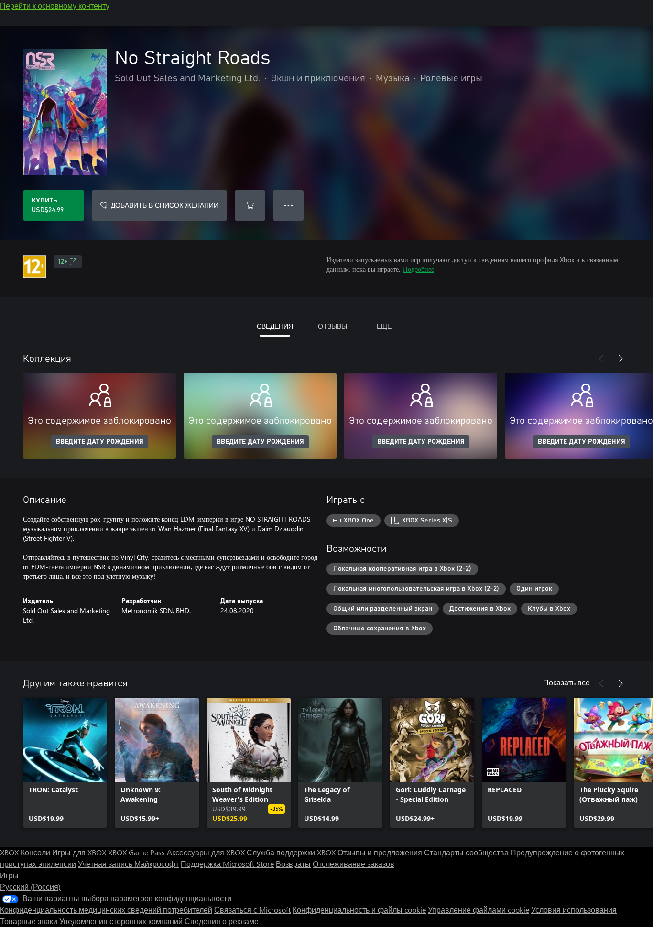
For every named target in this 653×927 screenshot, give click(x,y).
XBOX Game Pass (136, 852)
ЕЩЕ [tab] (384, 325)
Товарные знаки (28, 921)
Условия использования (574, 910)
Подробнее (418, 269)
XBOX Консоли (25, 852)
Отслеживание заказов (353, 864)
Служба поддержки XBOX (292, 852)
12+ (62, 261)
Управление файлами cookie (478, 910)
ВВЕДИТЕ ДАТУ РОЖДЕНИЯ (99, 441)
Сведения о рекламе (222, 921)
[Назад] (601, 358)
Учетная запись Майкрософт (128, 864)
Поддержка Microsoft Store (227, 864)
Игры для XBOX (80, 852)
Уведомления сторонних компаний (121, 921)
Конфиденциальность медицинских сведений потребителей (106, 910)
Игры (9, 875)
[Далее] (620, 358)
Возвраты (293, 864)
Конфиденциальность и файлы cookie (359, 910)
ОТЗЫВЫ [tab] (332, 325)
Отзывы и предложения (379, 852)
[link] (65, 763)
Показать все (566, 682)
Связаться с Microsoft (252, 910)
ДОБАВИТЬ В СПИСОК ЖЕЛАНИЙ (164, 205)
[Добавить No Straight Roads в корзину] (250, 205)
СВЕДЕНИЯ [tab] (275, 325)
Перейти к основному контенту (54, 5)
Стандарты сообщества (466, 852)
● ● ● (288, 205)
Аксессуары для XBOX (207, 852)
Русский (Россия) (30, 887)
